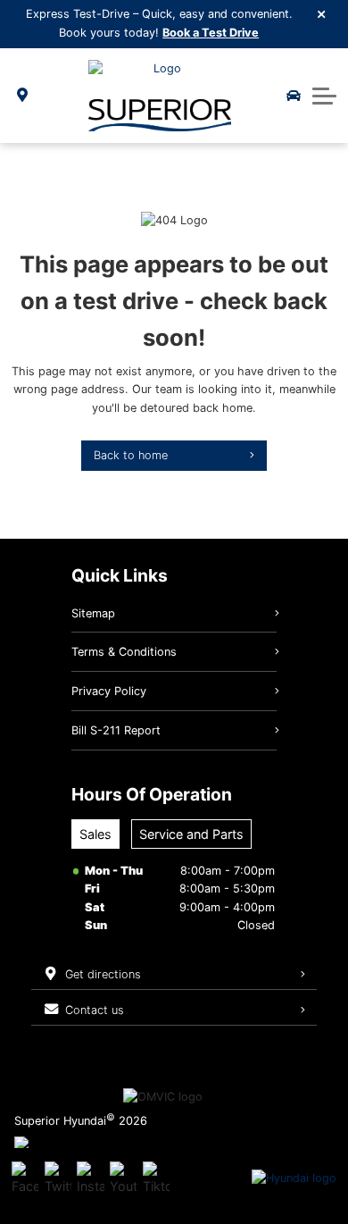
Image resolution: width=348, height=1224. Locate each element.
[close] (322, 13)
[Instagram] (90, 1178)
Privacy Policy (108, 691)
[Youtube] (123, 1178)
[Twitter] (58, 1178)
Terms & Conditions (124, 651)
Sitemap (93, 613)
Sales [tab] (95, 834)
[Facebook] (25, 1178)
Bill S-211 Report (116, 730)
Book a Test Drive (210, 32)
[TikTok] (156, 1178)
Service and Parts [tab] (191, 834)
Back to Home (131, 455)
